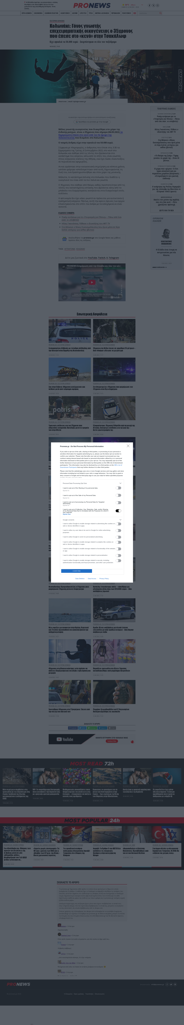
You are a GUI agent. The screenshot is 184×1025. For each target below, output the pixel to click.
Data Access (92, 578)
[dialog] (92, 512)
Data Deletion (80, 578)
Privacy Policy (104, 578)
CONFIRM (77, 571)
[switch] (118, 487)
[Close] (129, 447)
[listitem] (92, 483)
